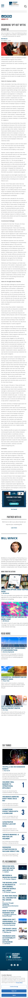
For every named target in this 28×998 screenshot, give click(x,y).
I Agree (14, 995)
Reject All (14, 991)
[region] (14, 984)
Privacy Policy (19, 982)
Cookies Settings (14, 986)
